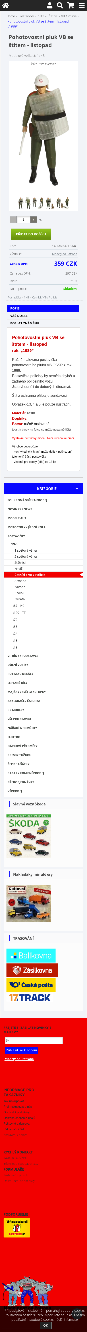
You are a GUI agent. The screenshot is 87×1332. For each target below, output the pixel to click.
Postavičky (14, 297)
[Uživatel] (50, 6)
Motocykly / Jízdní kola (27, 527)
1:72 (14, 619)
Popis (15, 308)
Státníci (20, 562)
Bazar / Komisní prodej (26, 773)
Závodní (20, 587)
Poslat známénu (24, 323)
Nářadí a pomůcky (22, 728)
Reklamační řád (14, 1129)
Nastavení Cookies (15, 1135)
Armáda (20, 581)
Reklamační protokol (17, 1175)
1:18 (14, 640)
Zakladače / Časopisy (24, 701)
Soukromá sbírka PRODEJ (27, 500)
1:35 (14, 626)
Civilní (19, 593)
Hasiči (18, 568)
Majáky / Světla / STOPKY (27, 692)
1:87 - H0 (17, 605)
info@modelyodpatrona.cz (21, 1164)
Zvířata (19, 599)
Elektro (14, 737)
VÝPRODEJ (15, 791)
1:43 (26, 297)
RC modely (16, 710)
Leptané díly (17, 683)
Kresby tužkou (19, 755)
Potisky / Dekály (20, 674)
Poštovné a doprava (16, 1123)
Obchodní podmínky (17, 1112)
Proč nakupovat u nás (18, 1106)
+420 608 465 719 (15, 1158)
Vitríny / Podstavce (23, 656)
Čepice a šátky (18, 764)
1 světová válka (25, 550)
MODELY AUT (17, 518)
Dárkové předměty (22, 746)
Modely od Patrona (64, 254)
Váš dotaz (18, 316)
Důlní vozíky (18, 665)
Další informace (67, 1319)
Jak (14, 1101)
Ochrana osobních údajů (19, 1118)
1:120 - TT (18, 612)
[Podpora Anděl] (17, 1236)
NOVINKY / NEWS (20, 509)
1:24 (14, 633)
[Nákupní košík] (71, 6)
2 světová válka (25, 556)
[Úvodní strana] (5, 6)
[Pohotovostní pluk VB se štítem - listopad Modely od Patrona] (43, 131)
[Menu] (82, 5)
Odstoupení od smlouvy (19, 1181)
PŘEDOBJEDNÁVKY (21, 782)
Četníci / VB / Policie (44, 297)
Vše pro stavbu (19, 719)
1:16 (14, 647)
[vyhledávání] (60, 6)
